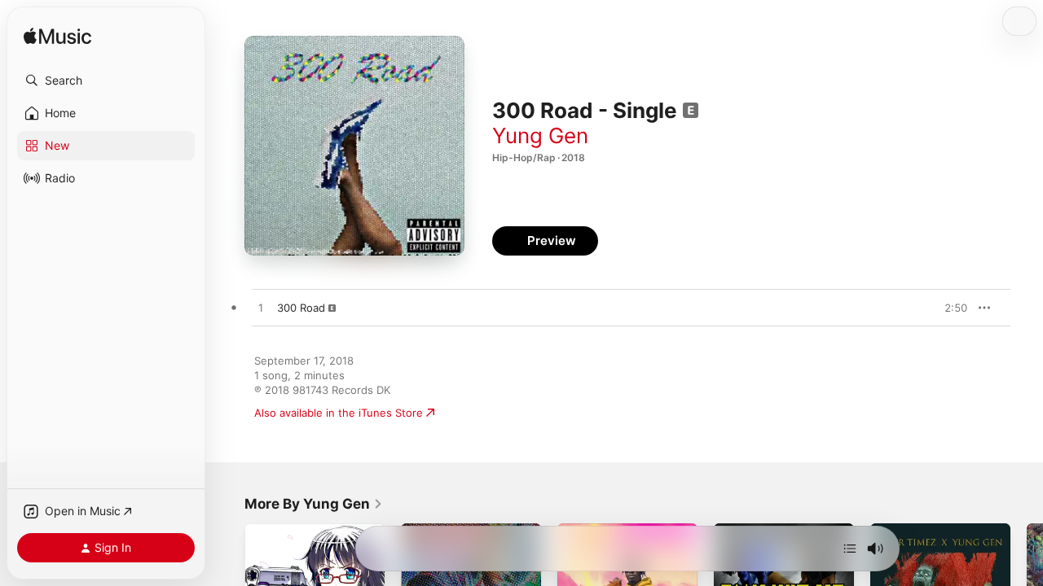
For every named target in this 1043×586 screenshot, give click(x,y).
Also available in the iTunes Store (338, 412)
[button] (106, 80)
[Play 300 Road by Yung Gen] (260, 308)
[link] (313, 504)
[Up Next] (850, 548)
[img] (57, 37)
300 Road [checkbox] (301, 307)
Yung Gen (540, 135)
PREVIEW (949, 308)
